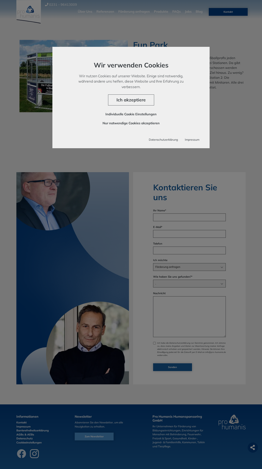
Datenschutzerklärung (163, 139)
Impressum (192, 139)
